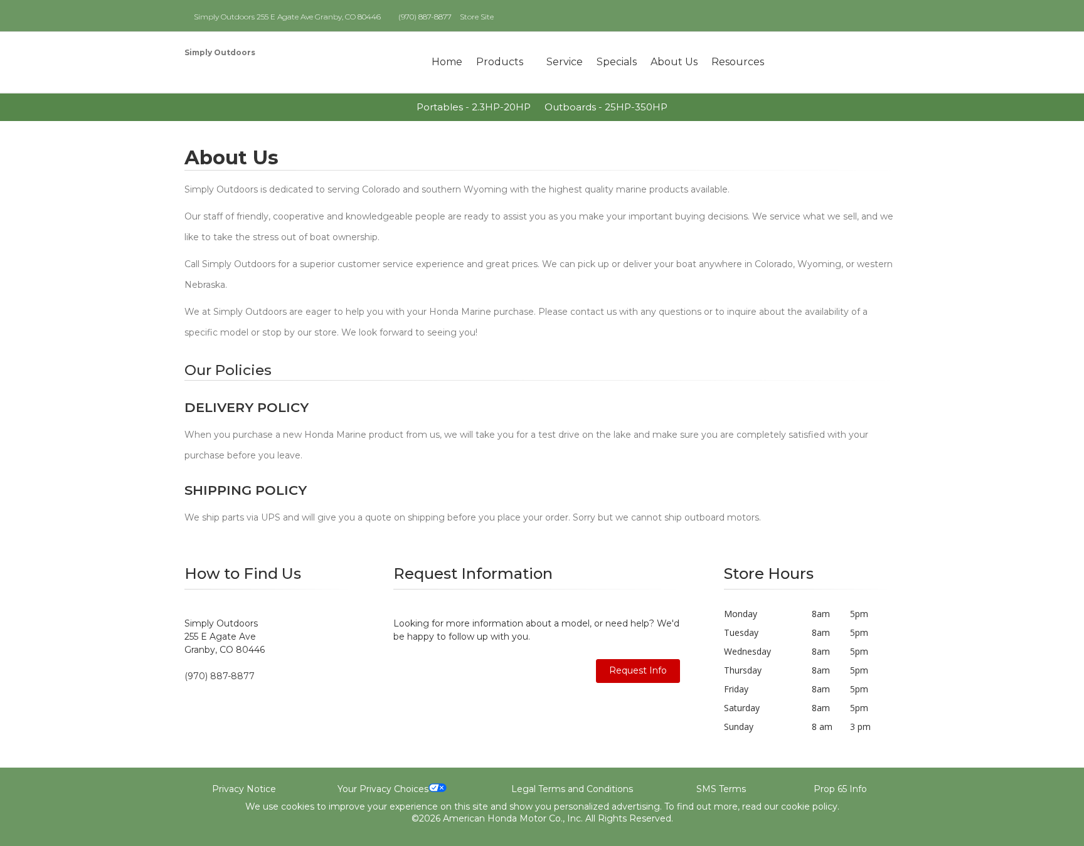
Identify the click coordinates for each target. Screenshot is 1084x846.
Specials (617, 62)
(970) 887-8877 (425, 16)
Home (447, 62)
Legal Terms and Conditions (572, 789)
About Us (674, 62)
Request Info (638, 670)
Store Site (477, 16)
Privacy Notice (244, 789)
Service (564, 62)
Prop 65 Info (840, 789)
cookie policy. (810, 806)
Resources (737, 62)
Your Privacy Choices (382, 789)
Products (499, 62)
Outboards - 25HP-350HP (606, 107)
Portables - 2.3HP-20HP (474, 107)
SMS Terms (721, 789)
